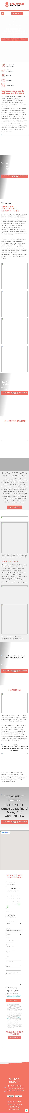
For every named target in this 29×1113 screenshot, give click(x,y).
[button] (2, 13)
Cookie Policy (18, 1096)
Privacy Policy (10, 1096)
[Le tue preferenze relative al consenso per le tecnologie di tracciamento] (26, 1110)
